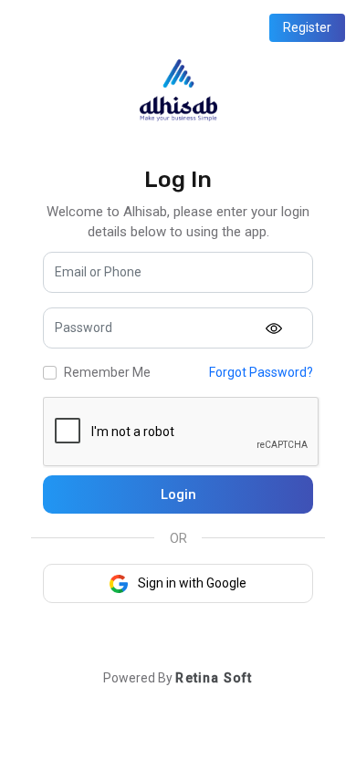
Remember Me (107, 372)
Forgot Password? (261, 372)
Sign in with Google (190, 583)
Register (307, 27)
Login (178, 494)
